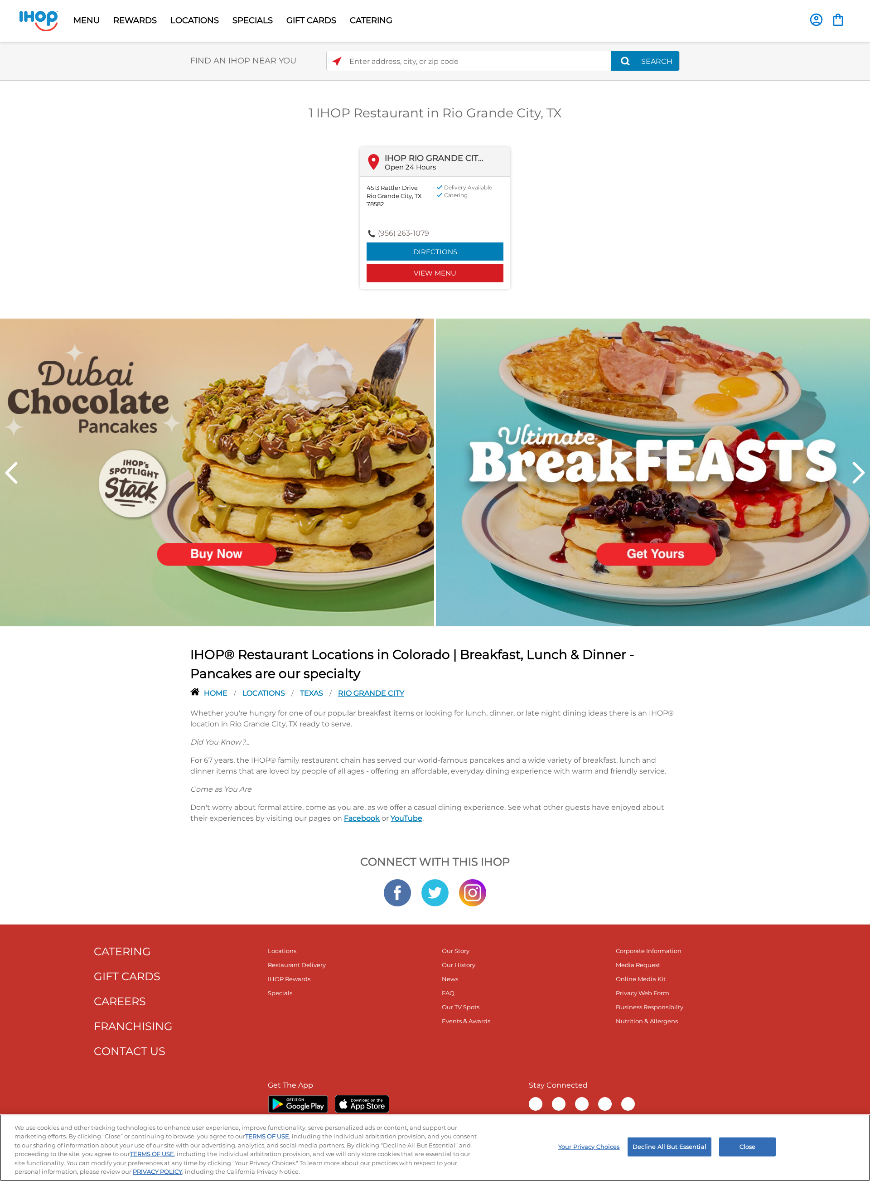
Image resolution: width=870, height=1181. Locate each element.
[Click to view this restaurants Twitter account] (435, 892)
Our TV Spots (460, 1007)
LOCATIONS (194, 20)
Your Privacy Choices (589, 1146)
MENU (86, 20)
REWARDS (135, 20)
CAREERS (120, 1001)
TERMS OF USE (267, 1136)
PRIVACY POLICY (157, 1171)
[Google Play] (298, 1104)
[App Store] (362, 1104)
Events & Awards (466, 1021)
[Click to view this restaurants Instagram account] (472, 892)
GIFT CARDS (311, 20)
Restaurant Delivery (297, 964)
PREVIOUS (11, 473)
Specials (280, 993)
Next (858, 473)
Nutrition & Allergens (647, 1021)
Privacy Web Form (642, 993)
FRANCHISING (133, 1026)
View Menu (435, 273)
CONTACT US (129, 1051)
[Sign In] (816, 19)
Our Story (455, 950)
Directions (435, 251)
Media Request (638, 964)
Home (216, 693)
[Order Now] (838, 19)
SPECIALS (252, 20)
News (450, 979)
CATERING (371, 20)
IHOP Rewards (289, 979)
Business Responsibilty (649, 1007)
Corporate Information (649, 950)
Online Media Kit (641, 979)
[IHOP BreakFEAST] (653, 471)
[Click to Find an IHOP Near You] (337, 61)
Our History (458, 964)
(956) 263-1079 (403, 233)
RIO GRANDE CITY (371, 693)
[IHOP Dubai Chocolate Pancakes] (217, 471)
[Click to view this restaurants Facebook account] (397, 892)
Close (748, 1146)
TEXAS (312, 693)
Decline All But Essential (669, 1146)
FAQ (448, 993)
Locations (264, 693)
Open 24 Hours (410, 167)
